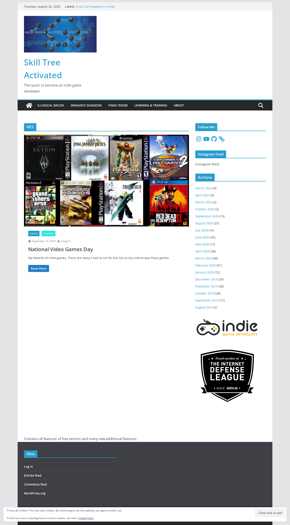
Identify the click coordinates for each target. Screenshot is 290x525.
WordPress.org (34, 493)
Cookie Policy (86, 518)
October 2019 (204, 293)
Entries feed (32, 475)
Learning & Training (150, 105)
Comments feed (35, 484)
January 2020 (204, 272)
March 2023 (203, 202)
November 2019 (206, 286)
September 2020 (207, 216)
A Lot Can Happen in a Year (95, 6)
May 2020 (202, 244)
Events (34, 233)
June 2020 (202, 237)
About (179, 105)
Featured (48, 233)
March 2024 (203, 188)
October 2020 (204, 209)
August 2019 (204, 307)
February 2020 (205, 265)
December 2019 (206, 279)
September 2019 (207, 300)
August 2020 (204, 223)
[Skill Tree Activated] (29, 105)
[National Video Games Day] (106, 180)
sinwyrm (66, 241)
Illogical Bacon (51, 105)
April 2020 (202, 251)
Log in (28, 466)
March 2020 (203, 258)
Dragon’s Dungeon (86, 105)
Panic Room (118, 105)
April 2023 (202, 195)
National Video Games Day (60, 249)
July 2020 (201, 230)
